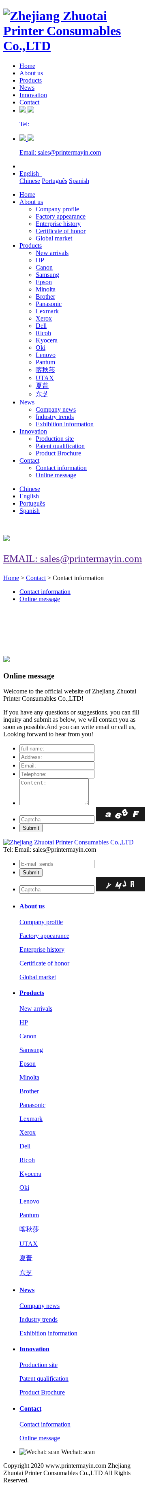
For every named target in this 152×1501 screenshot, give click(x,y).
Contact (29, 102)
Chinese (29, 180)
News (26, 87)
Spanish (79, 180)
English (30, 173)
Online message (56, 475)
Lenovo (46, 354)
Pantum (45, 362)
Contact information (61, 467)
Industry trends (55, 416)
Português (54, 180)
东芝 (42, 394)
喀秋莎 (45, 369)
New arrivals (52, 252)
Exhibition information (65, 424)
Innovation (33, 94)
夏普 (42, 385)
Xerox (44, 318)
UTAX (45, 377)
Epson (44, 282)
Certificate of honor (61, 230)
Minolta (46, 289)
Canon (44, 267)
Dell (41, 325)
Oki (40, 347)
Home (27, 65)
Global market (54, 238)
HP (40, 260)
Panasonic (49, 303)
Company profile (57, 209)
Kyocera (47, 340)
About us (31, 73)
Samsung (47, 274)
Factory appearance (61, 216)
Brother (45, 296)
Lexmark (47, 311)
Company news (56, 409)
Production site (55, 438)
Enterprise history (58, 223)
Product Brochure (58, 453)
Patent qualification (60, 445)
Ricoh (43, 333)
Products (30, 80)
